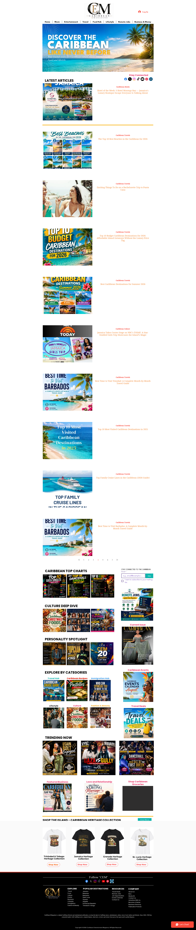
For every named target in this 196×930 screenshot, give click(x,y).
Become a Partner (134, 902)
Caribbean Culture (123, 329)
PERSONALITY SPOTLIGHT (66, 639)
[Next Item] (61, 690)
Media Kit (132, 896)
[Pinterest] (146, 79)
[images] (151, 79)
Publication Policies (135, 906)
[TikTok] (138, 79)
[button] (137, 798)
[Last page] (117, 560)
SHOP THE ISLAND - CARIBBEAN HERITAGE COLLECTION (82, 820)
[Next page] (112, 560)
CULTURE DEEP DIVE (61, 605)
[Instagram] (134, 79)
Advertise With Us (134, 900)
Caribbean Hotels (123, 87)
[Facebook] (125, 79)
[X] (130, 79)
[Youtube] (142, 79)
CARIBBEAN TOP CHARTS (66, 571)
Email (123, 572)
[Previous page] (84, 560)
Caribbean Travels (123, 135)
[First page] (79, 560)
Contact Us (132, 898)
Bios (130, 894)
